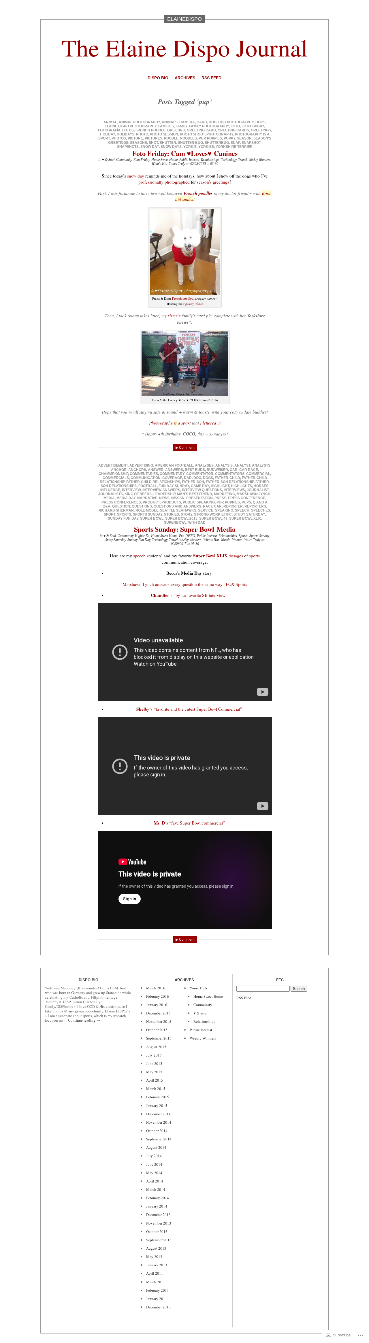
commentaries (144, 474)
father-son (193, 482)
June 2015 (154, 1063)
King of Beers (138, 494)
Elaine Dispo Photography (131, 126)
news (164, 498)
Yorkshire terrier (234, 147)
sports (124, 514)
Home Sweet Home (164, 160)
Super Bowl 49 (213, 518)
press (220, 498)
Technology (228, 160)
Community (124, 160)
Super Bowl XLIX (245, 518)
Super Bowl (151, 518)
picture (135, 138)
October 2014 (156, 1130)
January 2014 (156, 1206)
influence (110, 490)
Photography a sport (170, 423)
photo (142, 134)
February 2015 (157, 1096)
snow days (171, 147)
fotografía (109, 130)
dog (212, 122)
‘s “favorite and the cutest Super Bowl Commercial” (189, 709)
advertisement (113, 465)
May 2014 (154, 1172)
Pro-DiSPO (187, 536)
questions (142, 506)
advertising (141, 465)
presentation (199, 498)
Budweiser (217, 470)
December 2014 (158, 1113)
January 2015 (156, 1105)
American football (174, 465)
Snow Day (149, 147)
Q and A (260, 502)
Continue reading (84, 1020)
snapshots (128, 147)
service (205, 510)
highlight (220, 486)
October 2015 (156, 1029)
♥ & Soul (108, 160)
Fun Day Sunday (174, 486)
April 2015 (154, 1080)
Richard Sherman (116, 510)
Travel (242, 160)
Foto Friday (253, 126)
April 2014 (154, 1181)
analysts (261, 465)
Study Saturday (249, 514)
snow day (135, 176)
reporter (233, 506)
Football (147, 486)
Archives (185, 78)
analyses (204, 465)
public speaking (199, 502)
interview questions (202, 490)
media (109, 498)
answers (174, 470)
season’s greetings (213, 182)
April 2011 (154, 1273)
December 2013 (158, 1214)
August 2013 (156, 1248)
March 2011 (155, 1281)
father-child (227, 478)
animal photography (139, 122)
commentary (172, 474)
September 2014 (159, 1139)
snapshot (251, 143)
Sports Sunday (147, 514)
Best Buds (195, 470)
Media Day (125, 498)
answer (155, 470)
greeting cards (233, 130)
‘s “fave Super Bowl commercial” (189, 823)
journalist (258, 490)
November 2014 (158, 1122)
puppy (229, 138)
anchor (119, 470)
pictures (153, 138)
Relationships (210, 160)
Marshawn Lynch (253, 494)
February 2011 (157, 1290)
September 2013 (159, 1239)
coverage (172, 478)
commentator (199, 474)
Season (244, 138)
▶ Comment (185, 448)
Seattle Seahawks (178, 510)
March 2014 (155, 1189)
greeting (176, 130)
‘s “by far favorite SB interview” (189, 595)
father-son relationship (230, 482)
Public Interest (189, 160)
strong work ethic (213, 514)
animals (170, 122)
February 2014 (157, 1197)
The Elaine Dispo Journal (185, 47)
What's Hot (159, 164)
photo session (164, 134)
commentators (229, 474)
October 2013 (156, 1231)
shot (153, 143)
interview (131, 490)
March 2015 (155, 1088)
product (151, 502)
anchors (137, 470)
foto (235, 126)
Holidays (125, 134)
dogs (260, 122)
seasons (138, 143)
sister (172, 315)
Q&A (106, 506)
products (171, 502)
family (181, 126)
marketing (224, 494)
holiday (107, 134)
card (202, 122)
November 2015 (158, 1021)
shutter (168, 143)
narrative (147, 498)
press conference (246, 498)
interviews (234, 490)
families (166, 126)
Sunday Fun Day (123, 518)
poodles (188, 138)
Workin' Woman (231, 540)
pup (202, 138)
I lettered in (210, 423)
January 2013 (156, 1264)
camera (187, 122)
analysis (224, 465)
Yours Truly (177, 164)
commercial (258, 474)
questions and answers (177, 506)
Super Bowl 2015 (181, 518)
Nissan (177, 498)
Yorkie (190, 147)
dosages (236, 556)
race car (212, 506)
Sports (243, 536)
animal (110, 122)
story (186, 514)
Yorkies (206, 147)
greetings (261, 130)
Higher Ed (142, 536)
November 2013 (158, 1223)
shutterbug (217, 143)
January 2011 (156, 1298)
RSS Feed (211, 78)
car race (248, 470)
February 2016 (157, 996)
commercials (116, 478)
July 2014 (154, 1155)
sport (109, 514)
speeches (260, 510)
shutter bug (190, 143)
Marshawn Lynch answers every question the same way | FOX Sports (185, 584)
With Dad (197, 522)
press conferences (121, 502)
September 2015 (159, 1038)
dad (188, 478)
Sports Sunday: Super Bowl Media (185, 529)
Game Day (200, 486)
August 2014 (156, 1147)
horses (261, 486)
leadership (164, 494)
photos (119, 138)
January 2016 (156, 1004)
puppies (214, 138)
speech (242, 510)
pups (246, 502)
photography (219, 134)
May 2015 (154, 1071)
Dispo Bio (158, 78)
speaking (224, 510)
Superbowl (175, 522)
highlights (241, 486)
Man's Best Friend (194, 494)
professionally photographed (164, 182)
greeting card (201, 130)
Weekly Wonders (259, 160)
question (121, 506)
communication (146, 478)
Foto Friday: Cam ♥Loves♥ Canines (185, 153)
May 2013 (154, 1256)
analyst (242, 465)
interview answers (161, 490)
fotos (128, 130)
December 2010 (158, 1307)
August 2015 (156, 1046)
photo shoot (192, 134)
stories (171, 514)
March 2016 (155, 988)
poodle (171, 138)
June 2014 (154, 1164)
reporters (255, 506)
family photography (209, 126)
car (234, 470)
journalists (110, 494)
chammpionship (113, 474)
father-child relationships (153, 482)
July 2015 (154, 1055)
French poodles (198, 193)
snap (235, 143)
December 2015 (158, 1013)
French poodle (150, 130)
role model (146, 510)
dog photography (236, 122)
